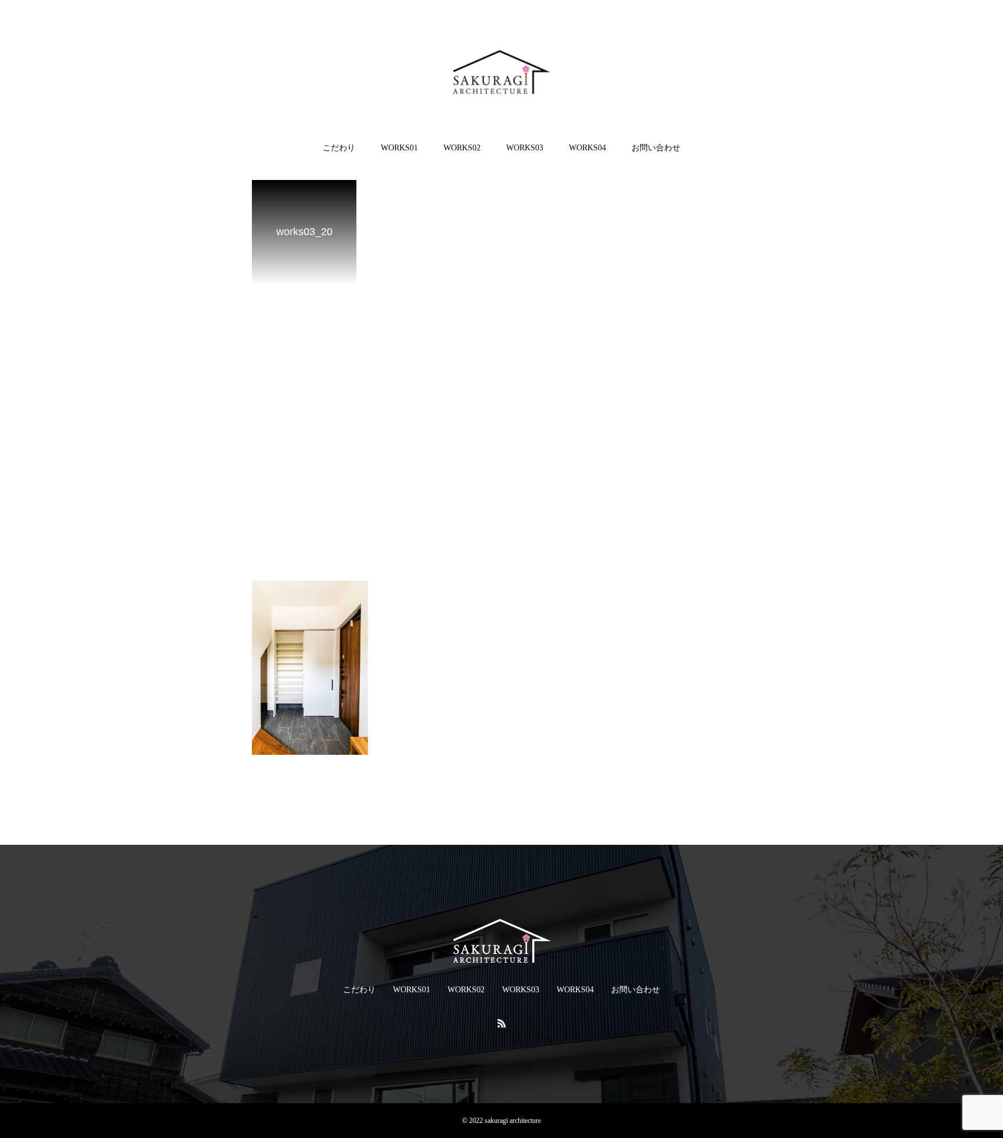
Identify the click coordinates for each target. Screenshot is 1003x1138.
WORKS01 (399, 147)
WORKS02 (462, 147)
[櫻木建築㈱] (501, 71)
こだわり (339, 147)
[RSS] (501, 1023)
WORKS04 (587, 147)
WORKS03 (524, 147)
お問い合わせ (656, 147)
